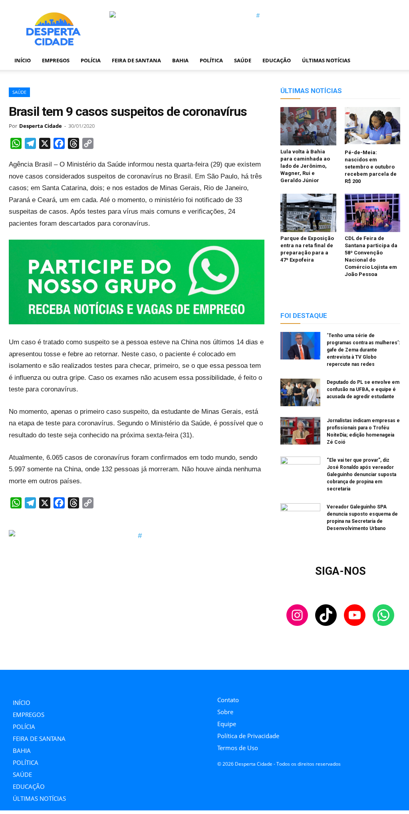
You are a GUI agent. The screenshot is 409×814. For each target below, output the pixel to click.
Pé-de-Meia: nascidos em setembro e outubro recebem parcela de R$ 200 (371, 166)
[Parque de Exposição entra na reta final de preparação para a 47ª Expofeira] (308, 213)
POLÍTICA (211, 60)
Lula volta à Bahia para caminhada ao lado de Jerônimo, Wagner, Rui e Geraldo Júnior (305, 166)
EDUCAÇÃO (276, 60)
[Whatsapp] (273, 681)
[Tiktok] (237, 681)
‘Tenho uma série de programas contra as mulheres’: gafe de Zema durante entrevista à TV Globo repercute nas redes (363, 350)
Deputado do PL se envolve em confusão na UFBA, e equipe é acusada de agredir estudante (363, 389)
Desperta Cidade (40, 125)
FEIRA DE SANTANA (136, 60)
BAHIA (180, 60)
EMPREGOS (55, 60)
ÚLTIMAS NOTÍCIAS (326, 60)
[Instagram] (219, 681)
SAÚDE (242, 60)
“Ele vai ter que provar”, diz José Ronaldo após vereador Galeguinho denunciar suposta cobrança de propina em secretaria (361, 474)
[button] (390, 61)
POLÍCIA (91, 60)
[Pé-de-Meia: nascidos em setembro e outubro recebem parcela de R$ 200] (373, 126)
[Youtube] (255, 681)
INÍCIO (22, 60)
